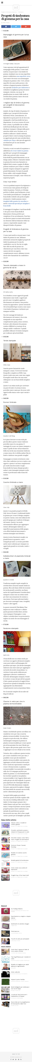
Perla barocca (15, 931)
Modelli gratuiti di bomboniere (20, 860)
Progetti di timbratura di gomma (9, 12)
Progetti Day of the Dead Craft (20, 875)
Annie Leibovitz (15, 972)
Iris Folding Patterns (17, 908)
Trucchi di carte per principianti (20, 939)
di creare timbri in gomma (19, 151)
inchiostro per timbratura (20, 87)
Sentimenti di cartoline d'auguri (20, 924)
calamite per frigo (9, 140)
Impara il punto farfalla (18, 979)
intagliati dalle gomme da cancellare (15, 201)
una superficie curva (23, 76)
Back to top (16, 1054)
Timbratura (20, 12)
